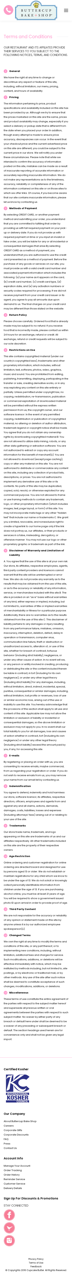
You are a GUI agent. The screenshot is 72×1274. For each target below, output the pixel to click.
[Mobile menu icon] (66, 10)
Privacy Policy (36, 1259)
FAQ (6, 1139)
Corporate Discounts (16, 1134)
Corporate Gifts (13, 1130)
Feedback (36, 1266)
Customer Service (14, 1183)
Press (7, 1143)
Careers (9, 1125)
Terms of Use (36, 1262)
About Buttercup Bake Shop (20, 1121)
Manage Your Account (17, 1166)
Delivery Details (13, 1188)
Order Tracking (13, 1170)
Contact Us (10, 1148)
